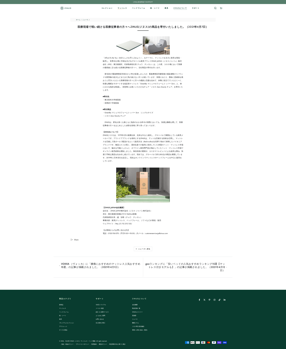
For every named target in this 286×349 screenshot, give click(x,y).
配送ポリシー (103, 344)
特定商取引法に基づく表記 (117, 344)
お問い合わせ (100, 319)
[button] (215, 8)
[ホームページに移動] (65, 8)
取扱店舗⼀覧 (136, 308)
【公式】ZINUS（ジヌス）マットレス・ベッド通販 (80, 341)
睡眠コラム (135, 323)
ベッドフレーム (64, 312)
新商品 (61, 305)
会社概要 (135, 305)
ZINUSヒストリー (137, 312)
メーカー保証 (100, 308)
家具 (60, 319)
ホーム (78, 20)
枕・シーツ (62, 316)
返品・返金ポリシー (67, 344)
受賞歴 (134, 316)
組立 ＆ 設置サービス (102, 312)
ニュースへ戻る (144, 249)
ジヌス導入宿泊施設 (138, 326)
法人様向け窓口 (100, 323)
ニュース (85, 20)
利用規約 (94, 344)
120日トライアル (101, 305)
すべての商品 (63, 330)
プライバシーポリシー (82, 344)
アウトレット (63, 326)
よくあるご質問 (100, 316)
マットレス (62, 308)
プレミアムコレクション (66, 323)
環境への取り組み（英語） (140, 330)
